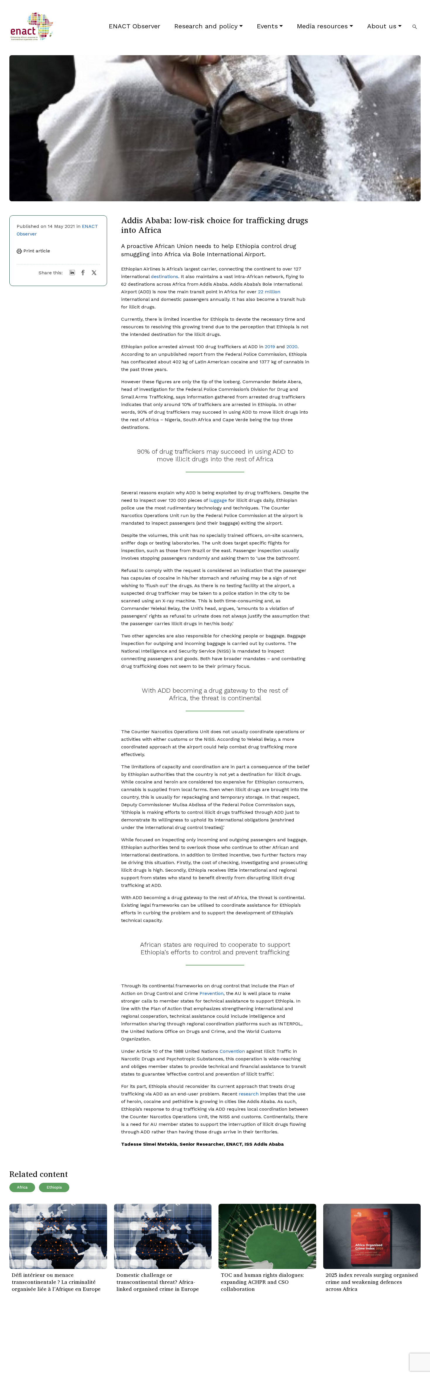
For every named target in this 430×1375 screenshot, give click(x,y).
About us (381, 26)
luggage (218, 500)
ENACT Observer (134, 26)
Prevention (211, 993)
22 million (269, 291)
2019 (270, 346)
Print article (36, 251)
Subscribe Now (253, 1341)
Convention (232, 1051)
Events (267, 26)
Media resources (322, 26)
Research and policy (206, 26)
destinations (164, 276)
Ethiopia (54, 1187)
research (249, 1094)
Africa (22, 1187)
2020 (291, 346)
